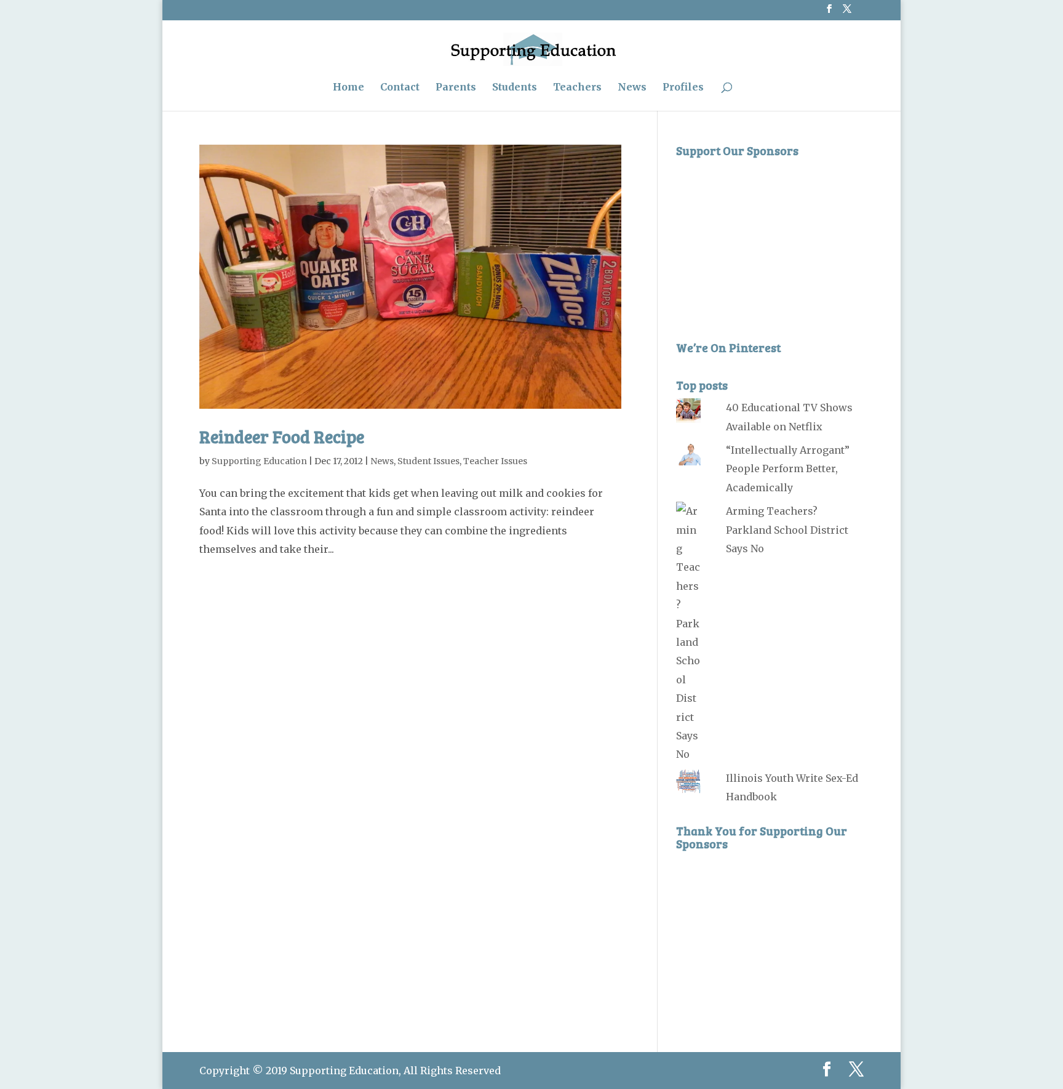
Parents (456, 87)
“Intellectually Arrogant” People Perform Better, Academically (788, 469)
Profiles (683, 87)
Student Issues (428, 461)
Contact (400, 87)
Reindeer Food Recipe (281, 436)
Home (348, 87)
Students (514, 87)
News (632, 87)
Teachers (577, 87)
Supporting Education (259, 461)
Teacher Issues (495, 461)
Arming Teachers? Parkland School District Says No (787, 530)
